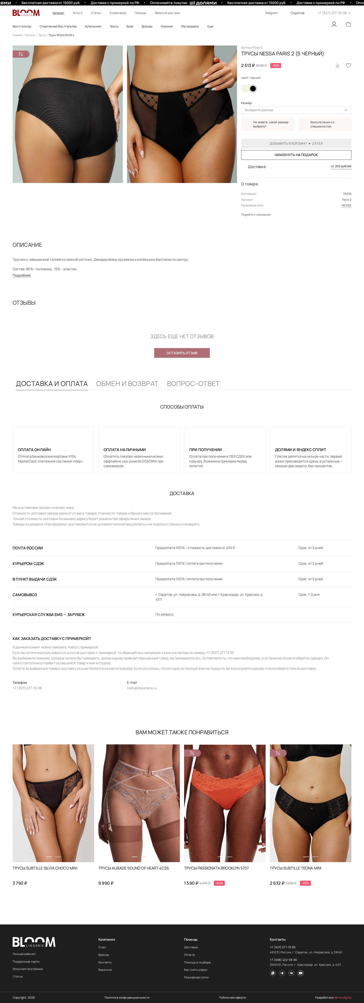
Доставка (191, 947)
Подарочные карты (26, 961)
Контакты (104, 962)
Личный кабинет (24, 954)
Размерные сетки (196, 977)
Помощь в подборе (197, 962)
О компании (118, 13)
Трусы (114, 26)
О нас (102, 947)
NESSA (346, 205)
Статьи (96, 13)
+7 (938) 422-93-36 (283, 960)
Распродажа (190, 26)
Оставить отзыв (182, 353)
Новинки (167, 26)
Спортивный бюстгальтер (58, 26)
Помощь (140, 13)
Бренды (103, 955)
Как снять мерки (195, 970)
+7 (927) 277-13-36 (283, 947)
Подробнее (22, 275)
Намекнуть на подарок (296, 154)
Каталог (58, 13)
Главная (18, 35)
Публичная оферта (232, 997)
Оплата (189, 955)
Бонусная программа (28, 969)
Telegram (271, 13)
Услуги (78, 13)
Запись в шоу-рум (167, 13)
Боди (130, 26)
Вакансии (105, 970)
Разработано (333, 997)
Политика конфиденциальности (127, 997)
